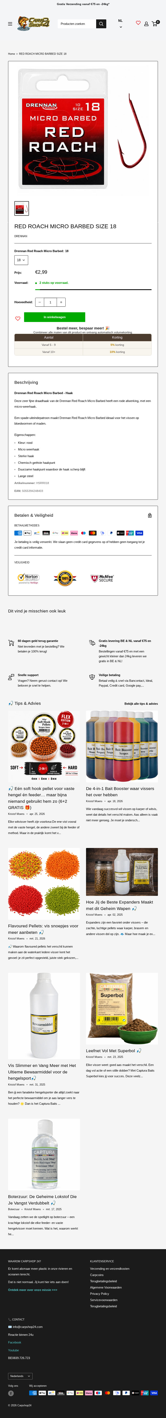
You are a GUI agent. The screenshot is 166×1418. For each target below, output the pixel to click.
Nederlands (16, 1376)
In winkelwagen (55, 317)
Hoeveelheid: (23, 302)
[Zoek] (101, 23)
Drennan (20, 236)
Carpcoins (97, 1275)
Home (11, 53)
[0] (154, 23)
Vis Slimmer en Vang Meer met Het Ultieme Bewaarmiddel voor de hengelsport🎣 (42, 1071)
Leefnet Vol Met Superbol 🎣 (114, 1050)
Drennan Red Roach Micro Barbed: (41, 251)
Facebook (14, 1342)
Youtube (13, 1350)
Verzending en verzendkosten (109, 1268)
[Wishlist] (138, 23)
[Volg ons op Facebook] (11, 1393)
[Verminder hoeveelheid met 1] (39, 302)
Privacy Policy (99, 1293)
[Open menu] (10, 23)
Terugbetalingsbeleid (103, 1281)
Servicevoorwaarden (103, 1300)
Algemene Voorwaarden (106, 1287)
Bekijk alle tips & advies (142, 703)
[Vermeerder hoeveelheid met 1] (61, 302)
